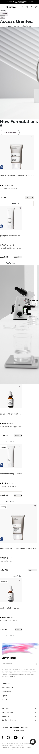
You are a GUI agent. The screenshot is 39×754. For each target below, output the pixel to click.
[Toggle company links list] (35, 716)
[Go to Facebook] (2, 737)
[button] (33, 742)
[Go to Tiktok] (23, 737)
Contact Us (12, 676)
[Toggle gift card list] (35, 708)
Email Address (7, 664)
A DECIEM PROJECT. (8, 749)
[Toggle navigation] (3, 6)
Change (25, 727)
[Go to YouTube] (16, 737)
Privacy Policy (20, 674)
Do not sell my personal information (13, 747)
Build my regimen (10, 132)
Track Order (6, 692)
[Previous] (1, 2)
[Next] (37, 2)
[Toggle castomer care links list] (35, 712)
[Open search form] (22, 6)
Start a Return (7, 687)
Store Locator (7, 700)
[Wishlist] (31, 136)
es (21, 730)
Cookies (29, 747)
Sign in (4, 696)
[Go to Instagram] (8, 737)
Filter (3, 14)
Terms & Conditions (7, 745)
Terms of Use (30, 674)
